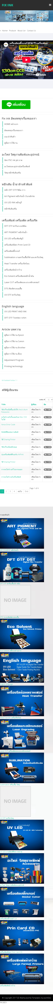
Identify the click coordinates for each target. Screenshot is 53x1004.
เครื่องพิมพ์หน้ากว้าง (13, 269)
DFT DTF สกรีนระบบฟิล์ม (15, 226)
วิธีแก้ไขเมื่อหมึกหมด (9, 447)
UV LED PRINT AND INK (15, 311)
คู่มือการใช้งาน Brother (14, 347)
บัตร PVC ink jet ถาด (13, 160)
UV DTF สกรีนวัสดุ (12, 294)
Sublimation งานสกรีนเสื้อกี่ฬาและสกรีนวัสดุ (23, 257)
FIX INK (7, 5)
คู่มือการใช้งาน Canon (14, 341)
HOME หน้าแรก (11, 124)
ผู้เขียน (33, 404)
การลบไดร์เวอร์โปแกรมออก (11, 469)
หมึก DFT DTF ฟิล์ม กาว (14, 190)
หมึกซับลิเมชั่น (10, 208)
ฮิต (45, 404)
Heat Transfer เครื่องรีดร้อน (16, 263)
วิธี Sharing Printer (8, 439)
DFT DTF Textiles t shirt (15, 317)
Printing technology (13, 366)
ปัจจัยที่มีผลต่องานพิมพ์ (9, 432)
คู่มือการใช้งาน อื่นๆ (13, 353)
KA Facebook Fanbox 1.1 (9, 380)
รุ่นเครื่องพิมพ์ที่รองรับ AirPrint (12, 454)
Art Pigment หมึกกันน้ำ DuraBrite (19, 196)
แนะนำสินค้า (10, 136)
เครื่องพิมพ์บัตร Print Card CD (17, 244)
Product (12, 30)
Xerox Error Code (8, 424)
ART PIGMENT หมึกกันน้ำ (15, 232)
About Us (21, 30)
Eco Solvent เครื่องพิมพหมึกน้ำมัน (19, 276)
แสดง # (42, 399)
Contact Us (31, 30)
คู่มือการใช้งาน (11, 143)
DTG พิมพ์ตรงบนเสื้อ (13, 288)
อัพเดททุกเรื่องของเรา (13, 130)
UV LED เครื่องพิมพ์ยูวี (13, 238)
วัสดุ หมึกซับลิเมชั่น (12, 172)
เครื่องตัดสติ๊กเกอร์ (12, 251)
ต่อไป (20, 491)
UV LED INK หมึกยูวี (13, 202)
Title (3, 404)
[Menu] (50, 5)
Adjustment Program (14, 360)
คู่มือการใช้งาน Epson (14, 335)
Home (4, 30)
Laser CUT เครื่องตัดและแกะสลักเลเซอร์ (21, 282)
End (26, 491)
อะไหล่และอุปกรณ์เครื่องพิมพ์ (17, 166)
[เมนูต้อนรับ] (26, 16)
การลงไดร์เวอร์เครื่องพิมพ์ (11, 477)
